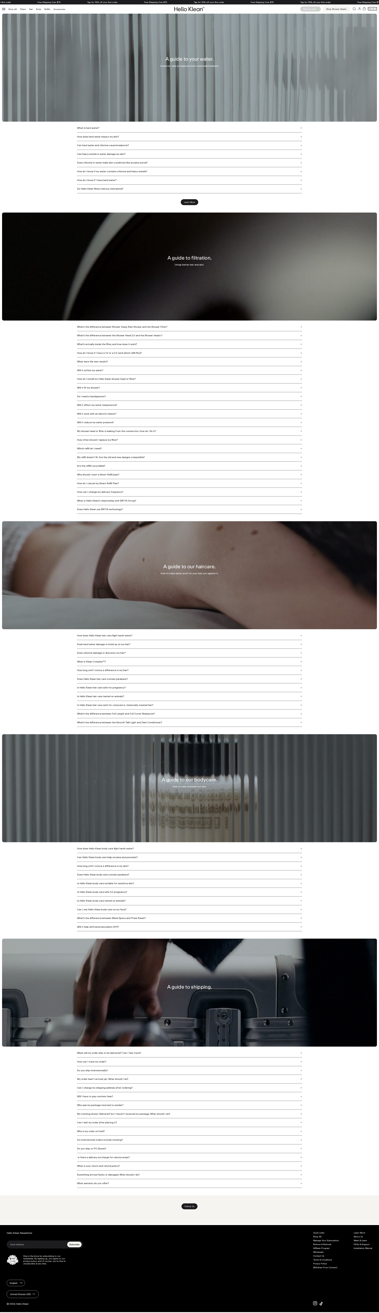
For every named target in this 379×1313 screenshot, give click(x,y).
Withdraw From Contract (325, 1267)
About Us (358, 1237)
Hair (31, 9)
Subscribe (74, 1244)
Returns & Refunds (322, 1244)
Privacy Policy (320, 1264)
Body (38, 9)
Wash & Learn (360, 1240)
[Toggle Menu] (3, 9)
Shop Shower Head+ (336, 9)
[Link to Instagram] (315, 1303)
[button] (364, 9)
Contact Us (318, 1256)
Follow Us (191, 1207)
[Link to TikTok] (322, 1303)
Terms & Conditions (322, 1260)
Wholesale (318, 1252)
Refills (47, 9)
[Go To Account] (359, 9)
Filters (23, 9)
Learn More (189, 202)
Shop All (12, 9)
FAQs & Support (362, 1244)
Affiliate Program (321, 1248)
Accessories (59, 9)
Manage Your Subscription (326, 1240)
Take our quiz (310, 9)
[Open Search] (354, 9)
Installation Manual (363, 1248)
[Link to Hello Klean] (189, 9)
